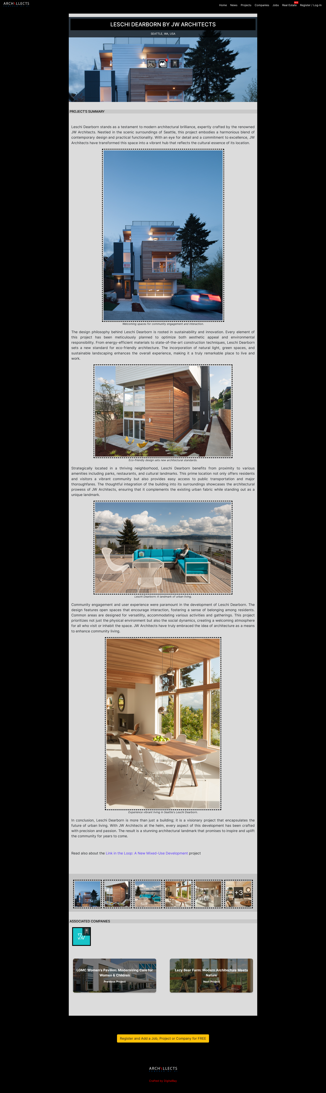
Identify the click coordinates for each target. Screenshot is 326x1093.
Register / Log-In (311, 5)
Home (223, 5)
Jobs (276, 5)
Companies (262, 5)
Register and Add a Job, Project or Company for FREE (163, 1038)
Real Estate (289, 5)
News (233, 5)
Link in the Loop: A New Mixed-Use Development (147, 853)
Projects (246, 5)
